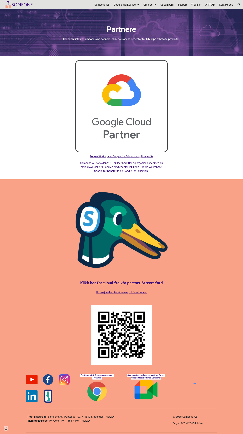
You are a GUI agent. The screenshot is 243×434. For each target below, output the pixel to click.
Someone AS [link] (101, 4)
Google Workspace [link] (125, 4)
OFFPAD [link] (210, 4)
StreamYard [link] (167, 4)
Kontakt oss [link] (226, 4)
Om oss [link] (148, 4)
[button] (239, 5)
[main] (121, 33)
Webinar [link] (196, 4)
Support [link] (182, 4)
